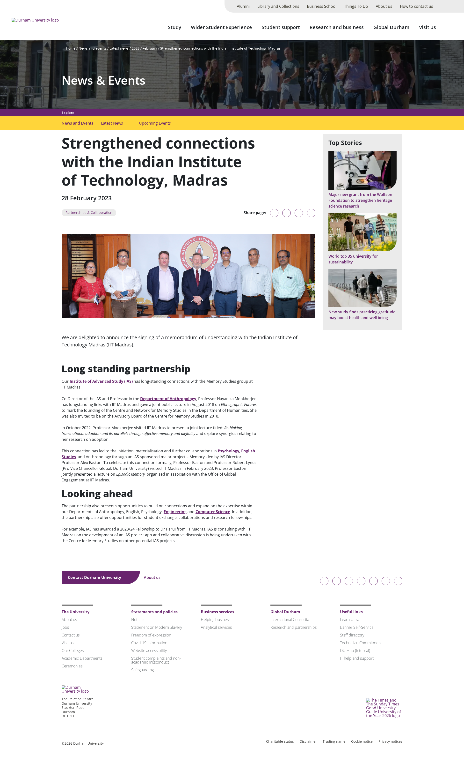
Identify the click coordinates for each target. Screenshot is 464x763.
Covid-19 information (149, 642)
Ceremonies (72, 666)
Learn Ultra (349, 619)
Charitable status (280, 741)
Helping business (215, 619)
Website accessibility (149, 650)
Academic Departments (82, 658)
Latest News (112, 123)
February (150, 48)
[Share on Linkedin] (311, 213)
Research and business (337, 27)
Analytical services (216, 627)
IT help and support (357, 658)
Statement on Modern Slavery (156, 627)
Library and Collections (278, 6)
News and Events (77, 123)
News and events (92, 48)
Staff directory (352, 635)
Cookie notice (362, 741)
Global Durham (391, 27)
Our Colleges (73, 650)
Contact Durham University (95, 577)
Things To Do (356, 6)
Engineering (175, 511)
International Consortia (289, 619)
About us (384, 6)
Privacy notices (390, 741)
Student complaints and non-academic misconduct (156, 660)
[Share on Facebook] (299, 213)
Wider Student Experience (221, 27)
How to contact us (416, 6)
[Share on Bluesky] (274, 215)
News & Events (103, 80)
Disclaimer (308, 741)
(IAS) (128, 381)
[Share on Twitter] (286, 213)
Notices (137, 619)
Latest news (119, 48)
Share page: (255, 213)
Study (174, 27)
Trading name (334, 741)
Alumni (243, 6)
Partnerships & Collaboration (88, 212)
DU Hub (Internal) (355, 650)
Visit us (427, 27)
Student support (281, 27)
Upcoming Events (155, 123)
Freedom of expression (151, 635)
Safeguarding (142, 670)
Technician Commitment (361, 642)
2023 (135, 48)
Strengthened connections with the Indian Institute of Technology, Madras (220, 48)
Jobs (65, 627)
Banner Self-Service (357, 627)
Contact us (71, 635)
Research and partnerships (293, 627)
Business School (321, 6)
